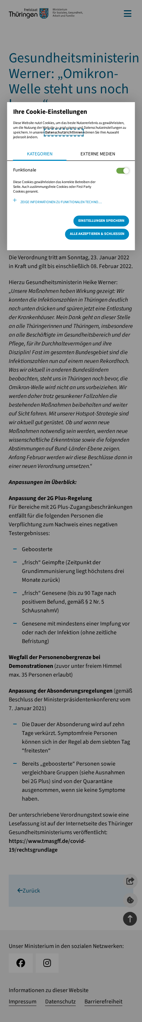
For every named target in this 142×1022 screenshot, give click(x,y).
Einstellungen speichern (101, 220)
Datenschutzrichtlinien (64, 132)
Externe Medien (97, 154)
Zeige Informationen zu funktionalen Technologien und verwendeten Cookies (74, 202)
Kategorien (39, 154)
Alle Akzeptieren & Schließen (97, 233)
